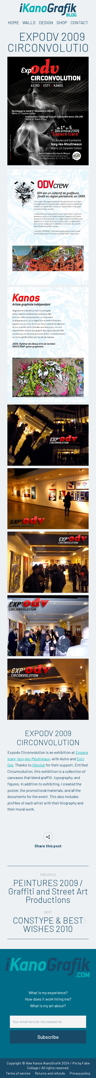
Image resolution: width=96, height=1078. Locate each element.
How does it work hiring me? (48, 999)
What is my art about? (48, 1005)
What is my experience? (48, 992)
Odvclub (38, 764)
